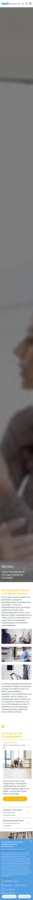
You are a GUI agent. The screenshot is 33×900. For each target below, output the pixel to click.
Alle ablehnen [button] (24, 896)
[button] (30, 3)
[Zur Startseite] (11, 3)
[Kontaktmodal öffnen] (23, 3)
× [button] (31, 841)
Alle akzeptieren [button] (9, 896)
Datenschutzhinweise (7, 878)
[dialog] (16, 869)
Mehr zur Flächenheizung (15, 799)
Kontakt (23, 851)
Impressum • (17, 851)
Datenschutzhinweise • (7, 851)
